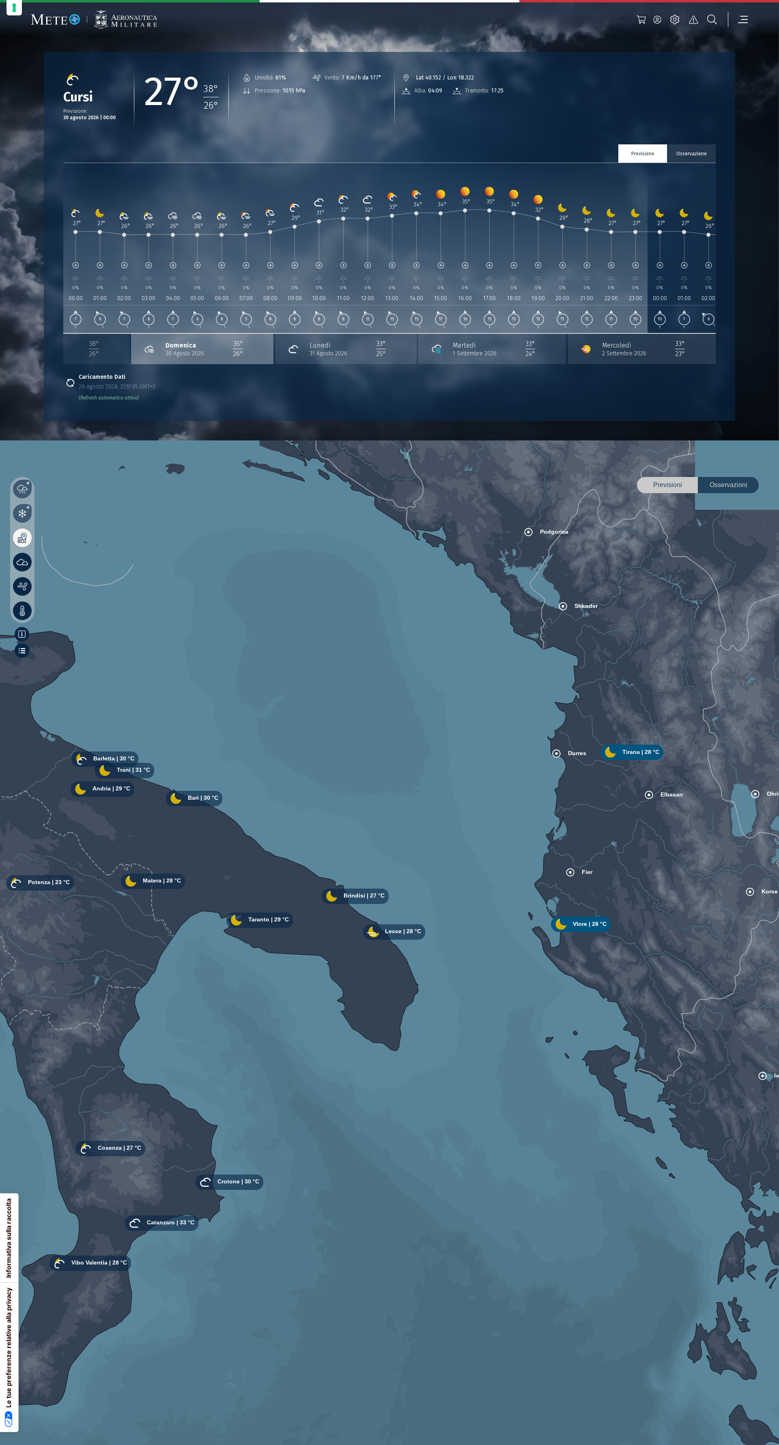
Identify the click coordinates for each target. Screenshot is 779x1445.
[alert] (693, 19)
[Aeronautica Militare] (125, 19)
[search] (712, 19)
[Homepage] (55, 19)
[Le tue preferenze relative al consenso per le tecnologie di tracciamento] (14, 7)
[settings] (675, 19)
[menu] (738, 19)
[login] (657, 19)
